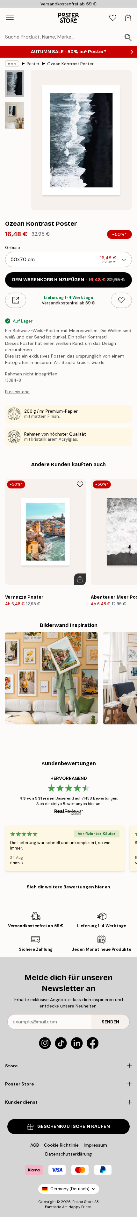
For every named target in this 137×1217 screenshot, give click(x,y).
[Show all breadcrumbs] (12, 63)
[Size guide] (15, 300)
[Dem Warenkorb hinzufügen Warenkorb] (80, 579)
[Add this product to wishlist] (121, 300)
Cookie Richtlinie (61, 1145)
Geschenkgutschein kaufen (73, 1126)
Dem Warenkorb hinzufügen (68, 279)
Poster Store (82, 1201)
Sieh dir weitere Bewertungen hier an (68, 887)
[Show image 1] (14, 83)
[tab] (112, 18)
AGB (34, 1145)
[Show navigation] (10, 18)
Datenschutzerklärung (68, 1154)
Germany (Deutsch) (70, 1189)
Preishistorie (17, 392)
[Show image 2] (14, 115)
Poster (33, 64)
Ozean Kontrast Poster (70, 64)
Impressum (95, 1145)
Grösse (12, 247)
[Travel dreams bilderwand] (51, 678)
